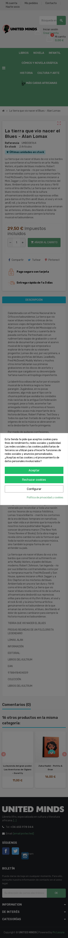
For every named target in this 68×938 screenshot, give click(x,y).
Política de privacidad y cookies (45, 497)
